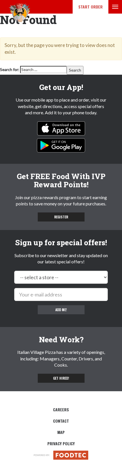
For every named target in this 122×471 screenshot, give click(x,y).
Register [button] (61, 216)
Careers (61, 409)
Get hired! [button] (61, 378)
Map (61, 432)
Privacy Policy (61, 443)
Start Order (90, 7)
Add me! (61, 309)
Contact (61, 421)
